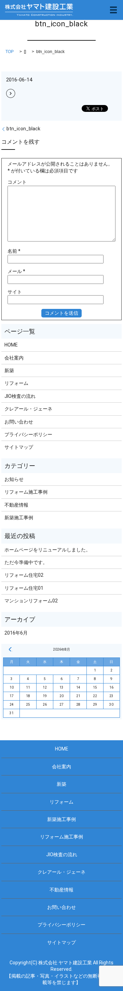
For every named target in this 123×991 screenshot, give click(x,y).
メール (16, 271)
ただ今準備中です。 (25, 562)
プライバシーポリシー (28, 434)
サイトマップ (18, 447)
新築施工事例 (18, 517)
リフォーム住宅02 (23, 575)
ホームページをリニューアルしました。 (47, 549)
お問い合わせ (18, 422)
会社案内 (14, 358)
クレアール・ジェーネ (28, 409)
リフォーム (16, 383)
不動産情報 (16, 505)
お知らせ (14, 479)
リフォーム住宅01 (23, 588)
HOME (11, 345)
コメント (17, 182)
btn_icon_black (23, 128)
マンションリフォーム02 (31, 600)
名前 (14, 251)
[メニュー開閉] (113, 9)
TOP (9, 51)
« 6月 (10, 649)
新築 (9, 370)
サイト (15, 292)
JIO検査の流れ (20, 396)
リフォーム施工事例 (25, 492)
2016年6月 (16, 633)
